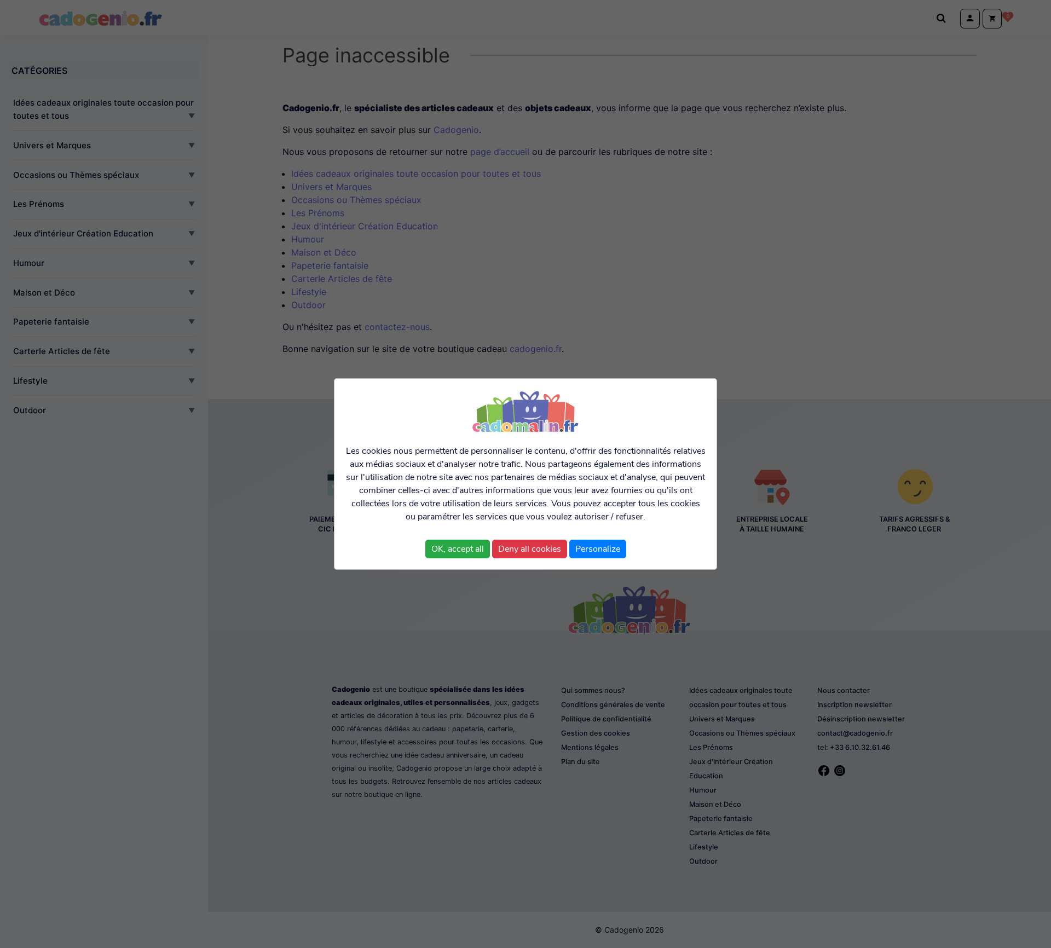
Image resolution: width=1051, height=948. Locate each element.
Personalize (597, 549)
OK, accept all (457, 549)
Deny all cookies (529, 549)
